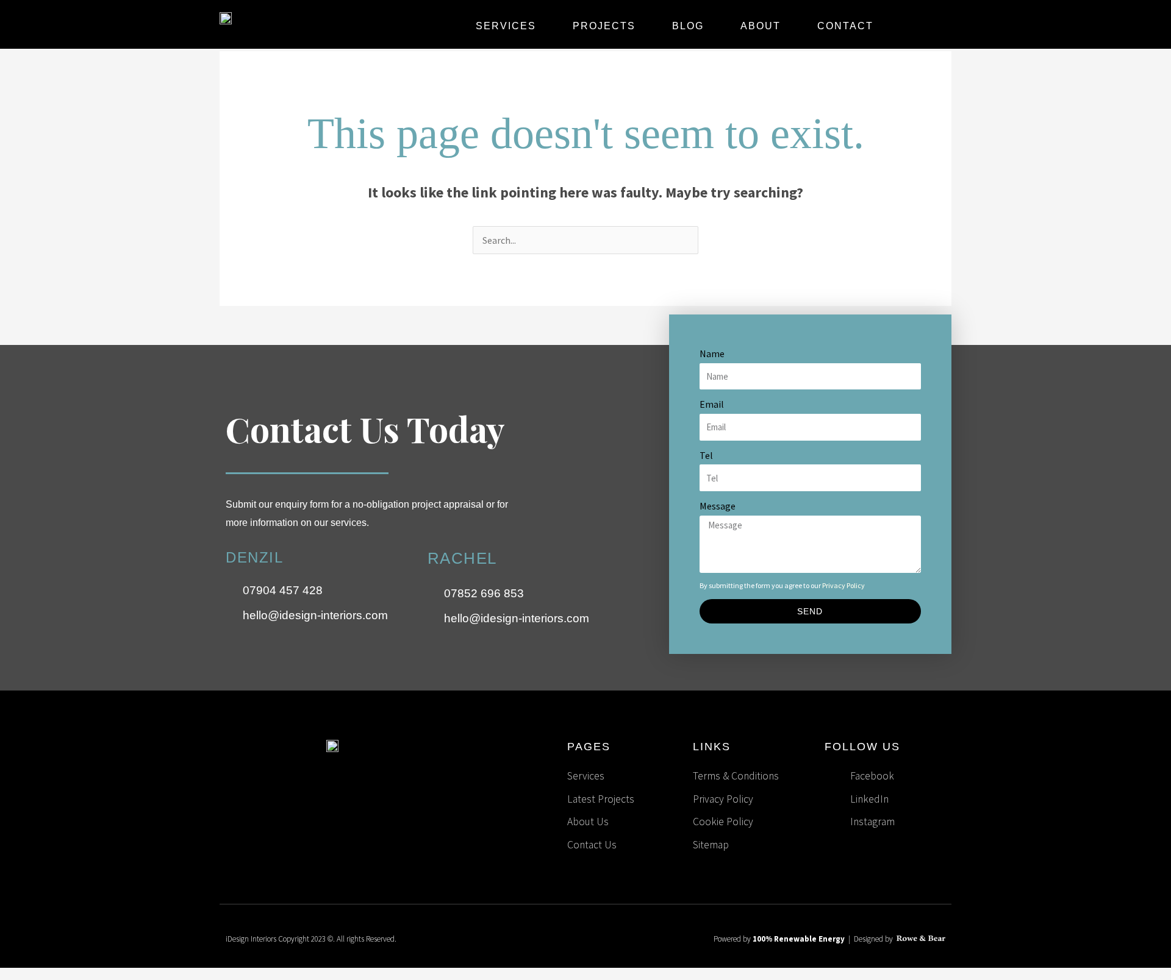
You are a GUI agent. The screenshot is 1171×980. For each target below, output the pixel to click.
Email (712, 404)
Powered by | (784, 939)
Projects (604, 26)
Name (712, 353)
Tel (706, 455)
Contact (845, 26)
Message (718, 506)
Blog (688, 26)
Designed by (874, 939)
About (760, 26)
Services (506, 26)
